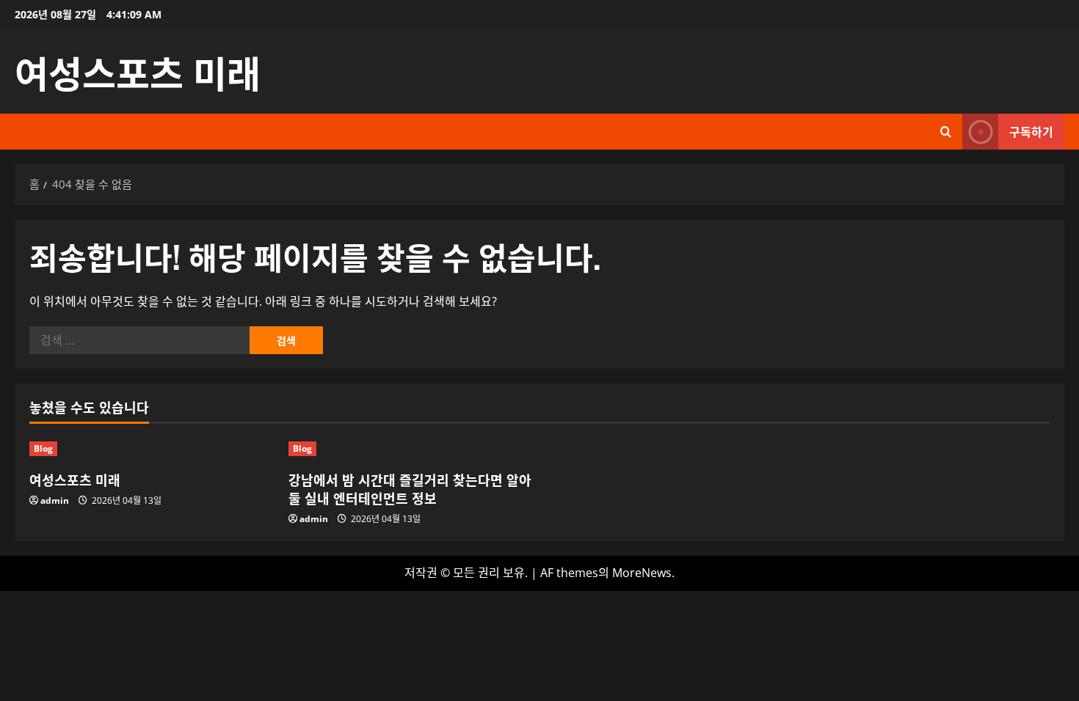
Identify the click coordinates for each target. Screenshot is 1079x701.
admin (54, 500)
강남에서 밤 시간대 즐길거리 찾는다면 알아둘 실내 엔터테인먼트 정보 (409, 488)
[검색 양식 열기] (945, 131)
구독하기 (1031, 131)
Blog (43, 448)
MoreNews (642, 573)
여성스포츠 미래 (138, 71)
